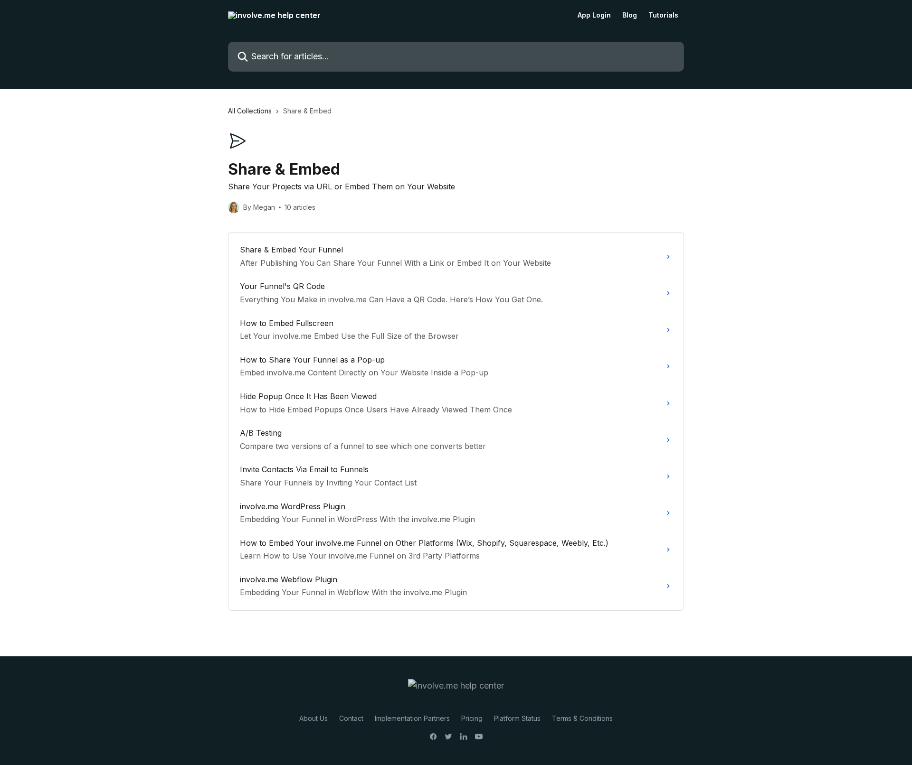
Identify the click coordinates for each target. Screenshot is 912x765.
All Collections (250, 111)
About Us (313, 718)
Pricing (472, 718)
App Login (594, 15)
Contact (351, 718)
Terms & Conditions (582, 718)
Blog (629, 15)
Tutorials (663, 15)
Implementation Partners (412, 718)
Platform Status (517, 718)
